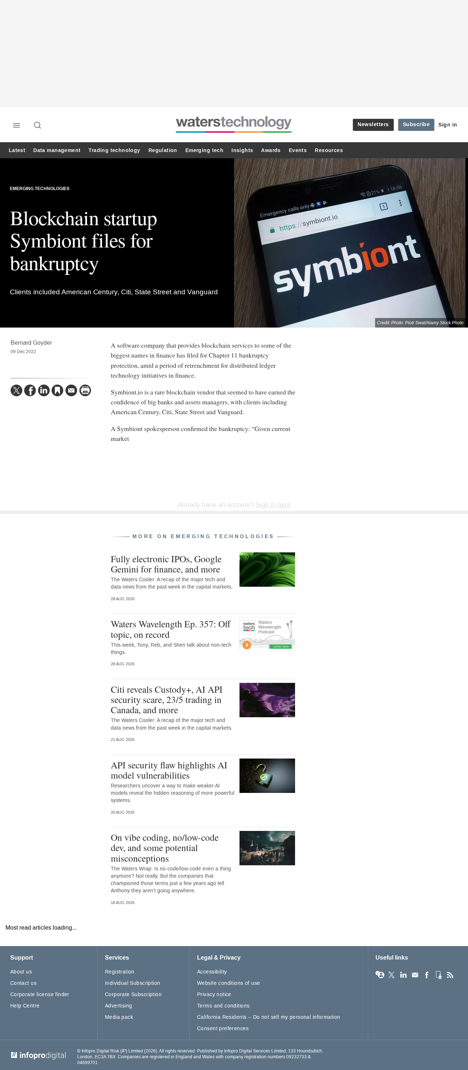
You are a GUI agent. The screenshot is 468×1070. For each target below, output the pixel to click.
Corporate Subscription (133, 994)
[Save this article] (57, 390)
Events (298, 150)
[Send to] (71, 390)
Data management (56, 150)
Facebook (426, 975)
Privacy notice (214, 994)
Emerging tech (204, 150)
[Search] (38, 126)
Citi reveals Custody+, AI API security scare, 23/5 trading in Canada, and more (167, 699)
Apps (438, 975)
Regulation (162, 150)
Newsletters (373, 124)
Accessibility (212, 971)
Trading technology (114, 150)
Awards (270, 150)
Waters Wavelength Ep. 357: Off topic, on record (170, 629)
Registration (120, 971)
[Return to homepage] (234, 132)
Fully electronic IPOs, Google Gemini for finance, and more (166, 563)
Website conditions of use (228, 983)
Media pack (119, 1017)
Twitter (391, 975)
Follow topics (379, 975)
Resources (329, 150)
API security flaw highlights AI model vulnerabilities (169, 770)
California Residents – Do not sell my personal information (268, 1017)
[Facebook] (30, 390)
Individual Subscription (133, 983)
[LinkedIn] (44, 390)
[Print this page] (85, 390)
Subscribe (416, 124)
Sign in (447, 125)
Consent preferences (223, 1028)
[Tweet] (16, 390)
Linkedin (403, 975)
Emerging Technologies (39, 189)
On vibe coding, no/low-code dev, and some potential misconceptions (165, 847)
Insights (242, 150)
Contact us (23, 983)
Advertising (118, 1005)
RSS (450, 975)
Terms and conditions (223, 1005)
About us (21, 971)
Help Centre (25, 1005)
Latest (17, 150)
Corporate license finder (39, 994)
